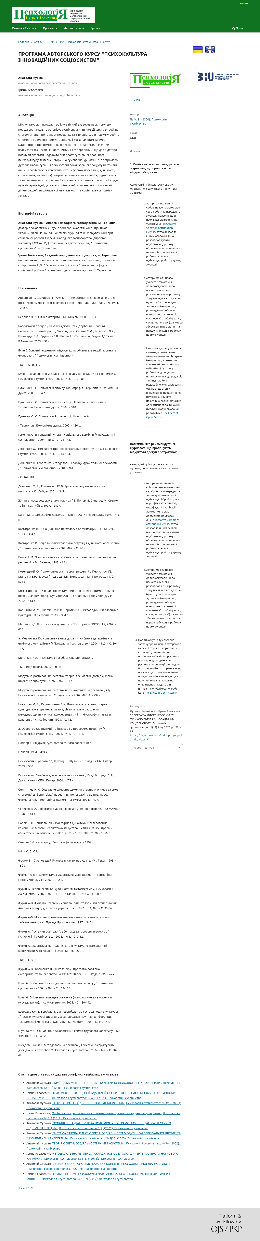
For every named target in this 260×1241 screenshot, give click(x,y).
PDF (138, 100)
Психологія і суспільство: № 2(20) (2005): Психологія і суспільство (115, 1138)
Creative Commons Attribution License (161, 228)
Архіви (95, 28)
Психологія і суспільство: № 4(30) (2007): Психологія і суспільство (71, 1169)
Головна (23, 42)
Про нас (49, 28)
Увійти (244, 3)
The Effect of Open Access (160, 692)
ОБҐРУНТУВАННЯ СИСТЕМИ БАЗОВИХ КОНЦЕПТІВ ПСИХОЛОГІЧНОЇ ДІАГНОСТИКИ (110, 1164)
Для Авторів (73, 28)
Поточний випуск (24, 28)
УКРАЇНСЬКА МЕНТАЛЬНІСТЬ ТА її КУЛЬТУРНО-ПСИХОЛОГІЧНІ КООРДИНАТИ (106, 1083)
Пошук (240, 28)
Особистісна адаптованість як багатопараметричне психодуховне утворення (106, 1113)
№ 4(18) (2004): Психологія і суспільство (73, 42)
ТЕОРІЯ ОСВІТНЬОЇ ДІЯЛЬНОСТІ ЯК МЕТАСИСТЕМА (88, 1103)
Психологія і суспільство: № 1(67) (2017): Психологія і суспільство (87, 1179)
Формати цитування (145, 747)
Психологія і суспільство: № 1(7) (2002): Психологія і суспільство (103, 1128)
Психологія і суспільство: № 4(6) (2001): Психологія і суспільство (96, 1098)
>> (32, 1187)
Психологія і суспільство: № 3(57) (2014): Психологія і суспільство (88, 1158)
